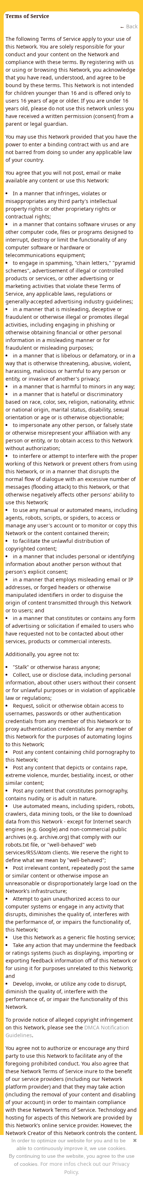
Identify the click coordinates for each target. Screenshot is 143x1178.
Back (132, 26)
